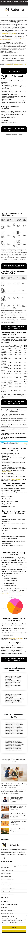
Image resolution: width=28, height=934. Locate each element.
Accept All (14, 927)
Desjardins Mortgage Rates (7, 894)
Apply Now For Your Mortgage (6, 1)
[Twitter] (11, 3)
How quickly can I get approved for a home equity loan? (14, 437)
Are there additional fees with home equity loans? (14, 429)
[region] (14, 924)
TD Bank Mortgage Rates (7, 870)
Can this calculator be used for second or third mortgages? (13, 433)
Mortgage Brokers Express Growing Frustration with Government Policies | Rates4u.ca (16, 799)
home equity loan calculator (15, 479)
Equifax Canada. (6, 471)
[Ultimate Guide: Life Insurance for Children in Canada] (5, 808)
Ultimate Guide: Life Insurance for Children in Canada (18, 807)
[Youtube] (17, 3)
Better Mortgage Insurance (7, 913)
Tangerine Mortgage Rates (7, 891)
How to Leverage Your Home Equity (17, 829)
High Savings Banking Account (8, 910)
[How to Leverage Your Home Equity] (5, 831)
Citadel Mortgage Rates (6, 885)
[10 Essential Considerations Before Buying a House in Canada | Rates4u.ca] (14, 772)
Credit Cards (4, 907)
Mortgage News (4, 901)
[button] (14, 415)
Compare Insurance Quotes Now (21, 1)
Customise (14, 931)
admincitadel (4, 787)
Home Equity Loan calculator (16, 638)
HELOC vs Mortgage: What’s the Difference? (18, 822)
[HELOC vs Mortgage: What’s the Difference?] (5, 823)
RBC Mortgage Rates (6, 876)
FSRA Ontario (6, 422)
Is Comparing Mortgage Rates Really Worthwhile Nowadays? (18, 814)
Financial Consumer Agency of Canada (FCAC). (15, 64)
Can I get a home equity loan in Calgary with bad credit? (12, 415)
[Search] (20, 15)
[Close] (26, 915)
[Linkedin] (15, 3)
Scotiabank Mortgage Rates (7, 879)
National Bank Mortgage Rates (8, 888)
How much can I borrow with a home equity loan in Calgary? (14, 425)
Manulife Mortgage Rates (7, 882)
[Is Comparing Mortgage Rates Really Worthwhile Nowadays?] (5, 815)
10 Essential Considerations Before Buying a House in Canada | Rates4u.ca (14, 784)
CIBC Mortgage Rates (6, 873)
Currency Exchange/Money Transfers (9, 904)
